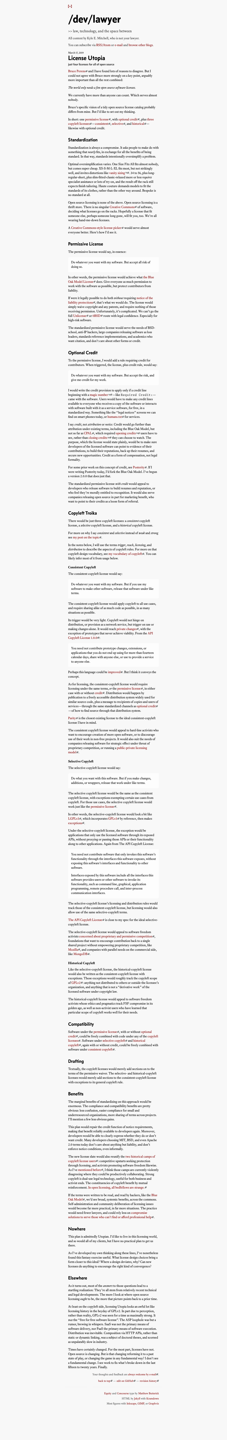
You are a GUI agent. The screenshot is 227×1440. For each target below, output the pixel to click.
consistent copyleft (100, 1049)
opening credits (126, 433)
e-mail (119, 45)
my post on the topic (86, 537)
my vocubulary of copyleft (125, 554)
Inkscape (131, 1403)
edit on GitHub (125, 1380)
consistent (101, 124)
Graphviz (154, 1403)
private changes (127, 629)
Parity (72, 718)
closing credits (98, 438)
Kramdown (152, 1398)
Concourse (123, 1393)
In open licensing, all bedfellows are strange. (116, 1187)
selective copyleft (114, 1040)
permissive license (97, 119)
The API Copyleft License (85, 920)
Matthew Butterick (148, 1393)
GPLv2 (76, 983)
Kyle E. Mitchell (97, 38)
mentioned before (89, 1170)
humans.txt (115, 417)
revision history (148, 1380)
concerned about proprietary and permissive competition (115, 936)
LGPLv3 (73, 818)
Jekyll (137, 1398)
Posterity (139, 467)
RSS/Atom (103, 45)
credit (98, 693)
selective (117, 124)
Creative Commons (122, 207)
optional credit (127, 119)
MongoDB (80, 954)
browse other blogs (141, 45)
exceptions (75, 823)
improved (114, 672)
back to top (104, 1380)
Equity (108, 1393)
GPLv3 (112, 818)
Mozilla (73, 950)
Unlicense (79, 316)
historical (138, 124)
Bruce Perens (76, 71)
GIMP (141, 1403)
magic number (99, 395)
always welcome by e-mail (142, 1374)
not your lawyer (129, 38)
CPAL (88, 433)
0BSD (97, 316)
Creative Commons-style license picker (96, 228)
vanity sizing (117, 173)
